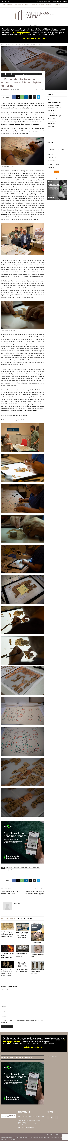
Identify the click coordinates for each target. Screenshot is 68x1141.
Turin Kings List (13, 869)
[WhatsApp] (22, 97)
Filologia (51, 113)
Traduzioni (51, 126)
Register (59, 1)
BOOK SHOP (34, 4)
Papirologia (4, 76)
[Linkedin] (26, 97)
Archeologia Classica (53, 105)
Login (54, 1)
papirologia (5, 869)
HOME (3, 4)
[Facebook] (2, 1)
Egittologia (25, 74)
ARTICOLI (9, 4)
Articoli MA (8, 74)
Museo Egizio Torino (26, 867)
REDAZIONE (49, 4)
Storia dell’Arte (52, 121)
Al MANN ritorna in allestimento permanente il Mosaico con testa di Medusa (34, 893)
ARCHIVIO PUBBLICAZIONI (21, 4)
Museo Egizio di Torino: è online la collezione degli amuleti (11, 892)
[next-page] (5, 979)
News (41, 74)
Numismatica (51, 123)
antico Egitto (9, 867)
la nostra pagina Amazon (22, 33)
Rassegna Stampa (11, 76)
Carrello (65, 1)
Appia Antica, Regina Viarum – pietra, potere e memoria (22, 955)
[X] (8, 1)
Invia (56, 172)
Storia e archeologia (55, 116)
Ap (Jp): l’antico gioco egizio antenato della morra (22, 971)
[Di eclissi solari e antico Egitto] (37, 949)
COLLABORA (41, 4)
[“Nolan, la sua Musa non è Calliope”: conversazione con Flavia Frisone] (7, 948)
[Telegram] (38, 97)
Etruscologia (51, 118)
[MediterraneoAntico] (34, 15)
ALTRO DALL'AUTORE (25, 918)
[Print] (34, 97)
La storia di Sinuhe (36, 942)
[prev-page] (2, 979)
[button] (65, 5)
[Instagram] (5, 1)
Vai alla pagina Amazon (34, 38)
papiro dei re (36, 867)
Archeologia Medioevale (54, 108)
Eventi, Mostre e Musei (33, 74)
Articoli (3, 74)
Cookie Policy (50, 1134)
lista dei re (16, 867)
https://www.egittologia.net (26, 1127)
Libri (49, 129)
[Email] (30, 97)
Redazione (6, 89)
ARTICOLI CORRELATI (8, 918)
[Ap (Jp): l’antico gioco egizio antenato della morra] (22, 964)
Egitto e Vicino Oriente (16, 74)
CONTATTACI (57, 4)
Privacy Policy (59, 1134)
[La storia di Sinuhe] (37, 932)
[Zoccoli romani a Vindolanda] (37, 965)
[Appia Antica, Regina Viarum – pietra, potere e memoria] (22, 948)
